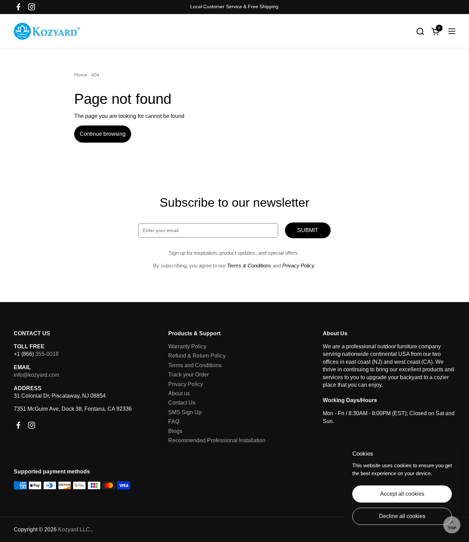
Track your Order (188, 374)
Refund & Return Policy (197, 356)
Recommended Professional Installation (216, 440)
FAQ (173, 421)
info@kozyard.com (36, 375)
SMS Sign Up (185, 412)
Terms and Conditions (194, 365)
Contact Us (181, 403)
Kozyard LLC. (74, 529)
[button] (420, 31)
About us (179, 393)
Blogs (175, 431)
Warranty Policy (187, 346)
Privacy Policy (185, 384)
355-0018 (47, 354)
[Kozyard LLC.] (47, 31)
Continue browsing (103, 134)
